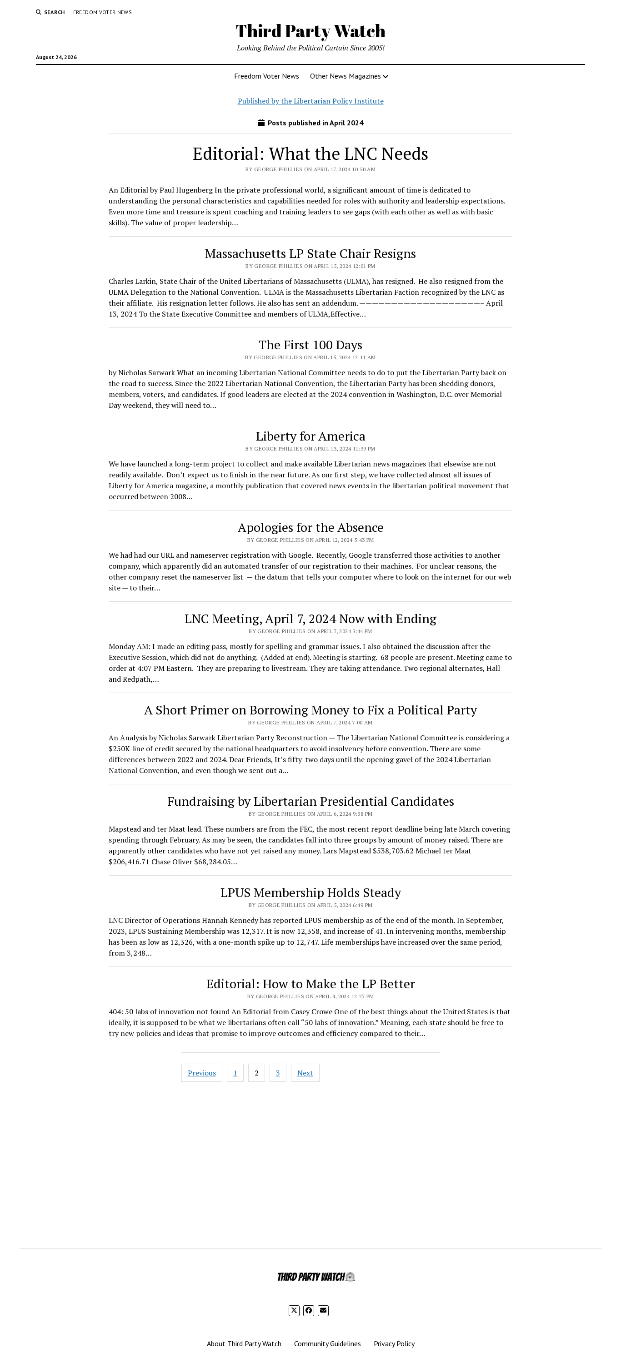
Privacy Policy (394, 1343)
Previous (202, 1073)
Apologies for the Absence (311, 527)
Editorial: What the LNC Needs (310, 153)
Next (305, 1073)
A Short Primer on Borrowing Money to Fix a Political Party (310, 709)
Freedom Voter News (102, 12)
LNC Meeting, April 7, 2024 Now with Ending (310, 618)
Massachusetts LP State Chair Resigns (310, 253)
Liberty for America (311, 435)
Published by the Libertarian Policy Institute (311, 101)
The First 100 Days (310, 344)
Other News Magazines (345, 75)
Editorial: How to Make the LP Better (310, 983)
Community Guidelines (327, 1343)
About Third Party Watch (244, 1343)
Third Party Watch (310, 30)
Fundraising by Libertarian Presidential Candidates (310, 801)
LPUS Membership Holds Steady (310, 892)
